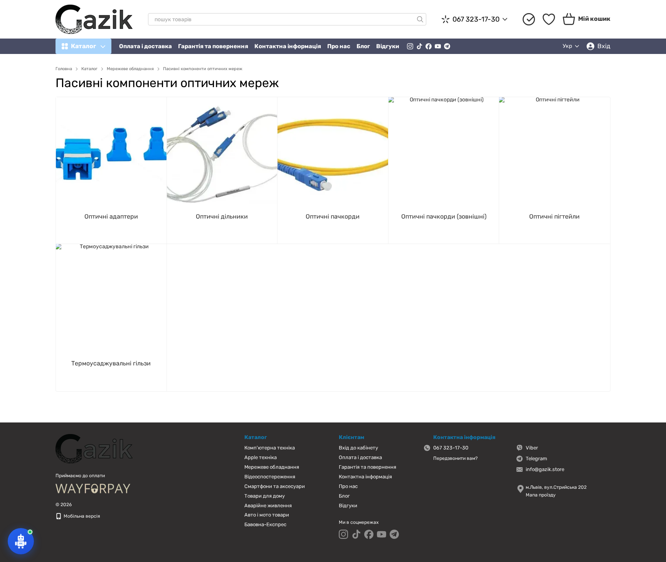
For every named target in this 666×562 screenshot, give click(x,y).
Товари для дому (264, 496)
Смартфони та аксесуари (274, 486)
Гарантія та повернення (213, 46)
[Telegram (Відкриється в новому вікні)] (447, 46)
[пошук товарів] (420, 19)
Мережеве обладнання (271, 467)
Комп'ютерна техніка (269, 448)
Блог (363, 46)
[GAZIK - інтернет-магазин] (94, 448)
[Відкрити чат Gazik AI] (21, 541)
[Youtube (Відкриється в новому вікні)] (438, 46)
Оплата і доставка (145, 46)
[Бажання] (549, 19)
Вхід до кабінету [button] (358, 448)
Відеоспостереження (269, 477)
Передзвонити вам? (455, 458)
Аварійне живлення (268, 505)
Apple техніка (260, 457)
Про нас (338, 46)
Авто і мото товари (266, 515)
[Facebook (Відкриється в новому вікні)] (429, 46)
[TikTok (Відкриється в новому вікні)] (419, 46)
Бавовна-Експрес (265, 524)
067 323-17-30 (476, 19)
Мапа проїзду (541, 495)
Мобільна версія (81, 516)
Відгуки (387, 46)
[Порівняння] (529, 19)
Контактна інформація (287, 46)
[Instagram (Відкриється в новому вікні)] (410, 46)
